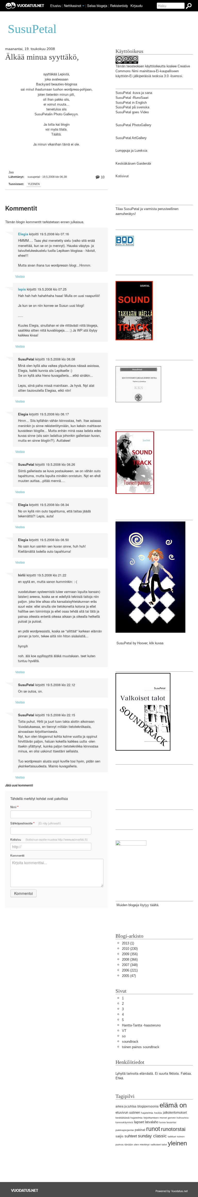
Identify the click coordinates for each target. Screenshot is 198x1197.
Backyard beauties (50, 84)
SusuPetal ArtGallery (131, 138)
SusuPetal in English (131, 103)
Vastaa (20, 276)
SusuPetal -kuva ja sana (134, 93)
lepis (22, 289)
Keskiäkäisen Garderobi (133, 163)
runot (153, 1129)
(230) (130, 949)
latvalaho (151, 1122)
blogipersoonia (148, 1106)
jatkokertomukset (175, 1112)
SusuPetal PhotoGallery (133, 125)
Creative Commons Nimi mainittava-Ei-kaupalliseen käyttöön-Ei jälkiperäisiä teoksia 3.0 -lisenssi (153, 71)
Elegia (23, 234)
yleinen (34, 184)
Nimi (14, 807)
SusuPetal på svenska (132, 107)
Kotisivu (49, 839)
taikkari (172, 1136)
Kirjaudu (136, 5)
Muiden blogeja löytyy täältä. (137, 905)
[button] (83, 5)
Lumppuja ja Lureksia (131, 150)
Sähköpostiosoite (35, 823)
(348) (130, 965)
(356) (130, 954)
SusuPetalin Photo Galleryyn (56, 114)
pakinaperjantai (125, 1130)
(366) (130, 959)
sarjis (119, 1136)
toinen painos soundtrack (140, 1047)
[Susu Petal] (131, 861)
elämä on (173, 1105)
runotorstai (173, 1129)
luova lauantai (167, 1122)
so (124, 1036)
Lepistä (63, 74)
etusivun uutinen (128, 1112)
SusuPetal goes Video (132, 112)
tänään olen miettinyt (137, 1144)
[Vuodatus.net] (24, 1190)
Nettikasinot (72, 5)
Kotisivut (122, 176)
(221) (130, 970)
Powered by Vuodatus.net (171, 1191)
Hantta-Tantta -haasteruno (141, 1025)
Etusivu (55, 5)
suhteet (131, 1136)
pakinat (140, 1129)
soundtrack (130, 1041)
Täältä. (56, 134)
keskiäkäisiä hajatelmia (129, 1117)
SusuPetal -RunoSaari (132, 98)
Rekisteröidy (119, 5)
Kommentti (17, 855)
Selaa (97, 5)
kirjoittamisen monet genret (160, 1117)
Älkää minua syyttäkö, (42, 57)
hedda (158, 1112)
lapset (139, 1122)
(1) (128, 943)
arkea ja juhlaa (126, 1106)
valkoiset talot (159, 1144)
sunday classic (152, 1136)
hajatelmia (147, 1112)
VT (124, 1031)
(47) (129, 976)
